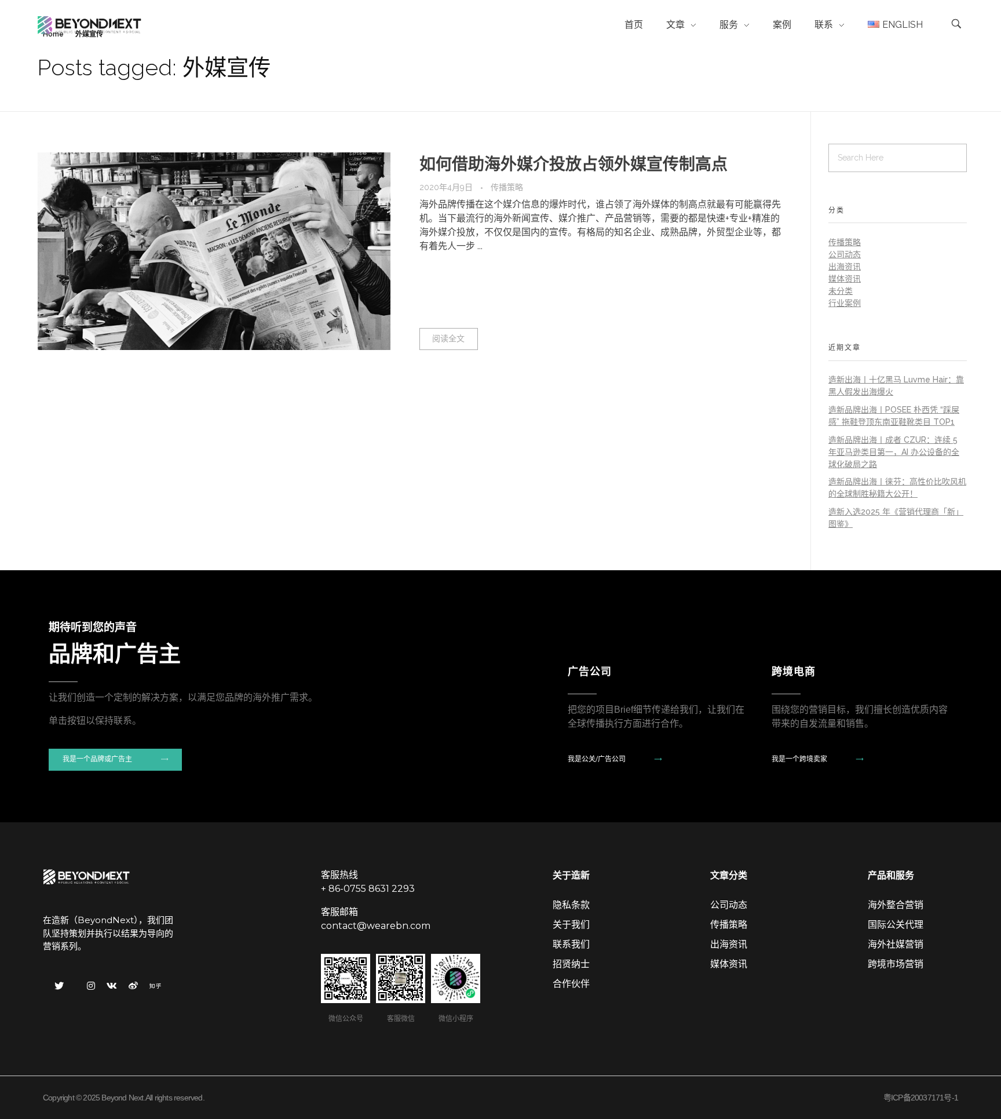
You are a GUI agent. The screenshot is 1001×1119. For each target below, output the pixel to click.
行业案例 (844, 303)
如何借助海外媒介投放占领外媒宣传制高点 (573, 164)
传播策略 (507, 187)
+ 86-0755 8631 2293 (368, 888)
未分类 (840, 291)
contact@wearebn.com (375, 925)
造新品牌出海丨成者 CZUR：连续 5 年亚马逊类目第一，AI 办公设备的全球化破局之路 (893, 452)
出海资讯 (844, 266)
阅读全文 (448, 338)
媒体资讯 (844, 278)
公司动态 (844, 254)
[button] (115, 760)
